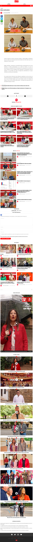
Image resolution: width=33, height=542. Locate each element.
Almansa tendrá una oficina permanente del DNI (24, 254)
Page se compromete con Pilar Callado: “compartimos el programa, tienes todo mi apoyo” (16, 501)
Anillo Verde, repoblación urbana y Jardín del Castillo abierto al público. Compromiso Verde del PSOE (16, 420)
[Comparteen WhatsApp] (2, 21)
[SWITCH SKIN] (30, 6)
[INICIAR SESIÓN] (32, 6)
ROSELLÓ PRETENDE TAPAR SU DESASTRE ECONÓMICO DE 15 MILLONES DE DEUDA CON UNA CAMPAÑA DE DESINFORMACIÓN (24, 154)
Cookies (15, 538)
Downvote (25, 96)
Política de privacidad (20, 538)
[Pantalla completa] (31, 351)
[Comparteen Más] (2, 23)
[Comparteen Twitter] (2, 18)
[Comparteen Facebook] (2, 16)
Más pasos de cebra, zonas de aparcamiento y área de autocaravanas (16, 517)
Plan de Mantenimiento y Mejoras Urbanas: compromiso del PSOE (16, 436)
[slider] (15, 351)
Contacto (12, 538)
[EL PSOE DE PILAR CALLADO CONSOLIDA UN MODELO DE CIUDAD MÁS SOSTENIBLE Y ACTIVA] (8, 125)
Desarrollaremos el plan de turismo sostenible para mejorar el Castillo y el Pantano (16, 403)
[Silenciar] (30, 351)
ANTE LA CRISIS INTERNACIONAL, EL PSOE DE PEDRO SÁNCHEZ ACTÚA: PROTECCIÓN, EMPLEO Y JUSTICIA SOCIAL (24, 132)
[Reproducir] (1, 351)
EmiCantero (15, 537)
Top (2, 108)
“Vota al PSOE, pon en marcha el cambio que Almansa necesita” (16, 371)
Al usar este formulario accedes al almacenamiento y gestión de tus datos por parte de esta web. (14, 236)
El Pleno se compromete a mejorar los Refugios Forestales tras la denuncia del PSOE (24, 268)
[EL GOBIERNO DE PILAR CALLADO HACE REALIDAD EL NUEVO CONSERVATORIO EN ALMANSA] (25, 112)
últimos (8, 4)
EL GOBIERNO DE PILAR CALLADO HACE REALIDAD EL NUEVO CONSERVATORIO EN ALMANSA (24, 118)
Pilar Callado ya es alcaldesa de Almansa (6, 267)
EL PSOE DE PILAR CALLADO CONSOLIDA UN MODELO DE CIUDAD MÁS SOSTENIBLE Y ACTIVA (7, 132)
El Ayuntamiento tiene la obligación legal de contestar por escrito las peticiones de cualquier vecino (7, 283)
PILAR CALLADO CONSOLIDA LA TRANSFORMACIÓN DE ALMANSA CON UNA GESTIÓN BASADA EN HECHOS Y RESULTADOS (8, 118)
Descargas (1, 254)
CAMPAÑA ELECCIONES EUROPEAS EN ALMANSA (24, 199)
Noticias (18, 150)
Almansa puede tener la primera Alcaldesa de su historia (16, 387)
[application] (16, 323)
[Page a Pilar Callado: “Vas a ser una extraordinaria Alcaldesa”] (16, 477)
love (20, 537)
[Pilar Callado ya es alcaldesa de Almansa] (8, 262)
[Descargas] (8, 248)
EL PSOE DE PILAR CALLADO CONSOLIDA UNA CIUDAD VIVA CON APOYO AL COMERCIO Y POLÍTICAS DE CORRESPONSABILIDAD (24, 145)
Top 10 (24, 4)
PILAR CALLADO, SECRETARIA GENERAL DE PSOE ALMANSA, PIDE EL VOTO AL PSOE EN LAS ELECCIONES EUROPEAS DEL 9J (24, 191)
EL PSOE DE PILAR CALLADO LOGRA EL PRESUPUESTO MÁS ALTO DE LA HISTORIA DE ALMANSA (7, 145)
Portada (2, 116)
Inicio (9, 538)
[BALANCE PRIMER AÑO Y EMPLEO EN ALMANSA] (8, 166)
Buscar (32, 290)
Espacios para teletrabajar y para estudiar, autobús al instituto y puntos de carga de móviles (16, 452)
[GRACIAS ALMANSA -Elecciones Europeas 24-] (8, 185)
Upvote (7, 96)
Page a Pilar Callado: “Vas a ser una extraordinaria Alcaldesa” (16, 485)
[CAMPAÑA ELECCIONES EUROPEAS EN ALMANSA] (8, 203)
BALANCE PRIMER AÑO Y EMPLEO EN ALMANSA (24, 163)
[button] (16, 323)
